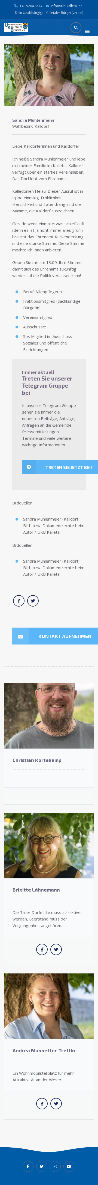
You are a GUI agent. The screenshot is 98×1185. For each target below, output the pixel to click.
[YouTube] (68, 1166)
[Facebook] (28, 1166)
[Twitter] (41, 1166)
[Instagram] (55, 1166)
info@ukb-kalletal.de (66, 6)
